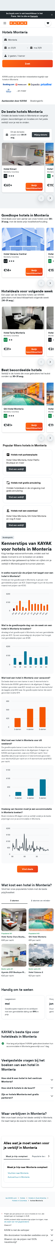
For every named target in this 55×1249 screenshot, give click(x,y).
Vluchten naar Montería (18, 1173)
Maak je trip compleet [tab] (17, 1156)
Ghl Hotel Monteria (14, 408)
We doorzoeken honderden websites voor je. (26, 1235)
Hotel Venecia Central (15, 253)
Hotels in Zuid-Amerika (37, 1198)
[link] (16, 469)
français (34, 16)
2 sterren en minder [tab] (40, 900)
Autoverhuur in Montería (18, 1177)
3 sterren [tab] (14, 900)
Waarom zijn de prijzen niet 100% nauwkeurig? (20, 1240)
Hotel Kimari (10, 168)
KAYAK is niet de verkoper (16, 1230)
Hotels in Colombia (19, 1200)
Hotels (22, 1198)
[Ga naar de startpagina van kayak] (18, 23)
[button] (52, 15)
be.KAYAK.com (11, 1198)
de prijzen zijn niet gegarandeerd (16, 1222)
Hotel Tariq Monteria (14, 332)
